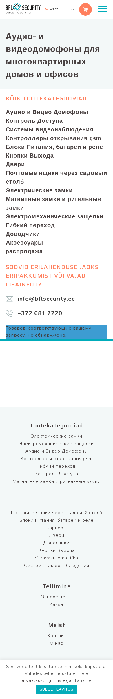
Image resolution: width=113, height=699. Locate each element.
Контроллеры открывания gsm (53, 138)
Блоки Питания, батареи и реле (54, 146)
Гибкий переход (30, 225)
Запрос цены (56, 597)
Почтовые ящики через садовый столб (56, 177)
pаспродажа (24, 251)
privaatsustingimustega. (46, 680)
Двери (15, 164)
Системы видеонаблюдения (50, 129)
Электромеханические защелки (54, 216)
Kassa (56, 604)
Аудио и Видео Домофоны (47, 112)
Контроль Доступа (34, 120)
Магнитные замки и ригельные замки (53, 203)
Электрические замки (39, 190)
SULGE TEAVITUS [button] (56, 689)
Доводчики (23, 234)
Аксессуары (24, 242)
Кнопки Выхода (30, 155)
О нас (56, 643)
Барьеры (56, 528)
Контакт (56, 636)
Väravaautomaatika (56, 558)
